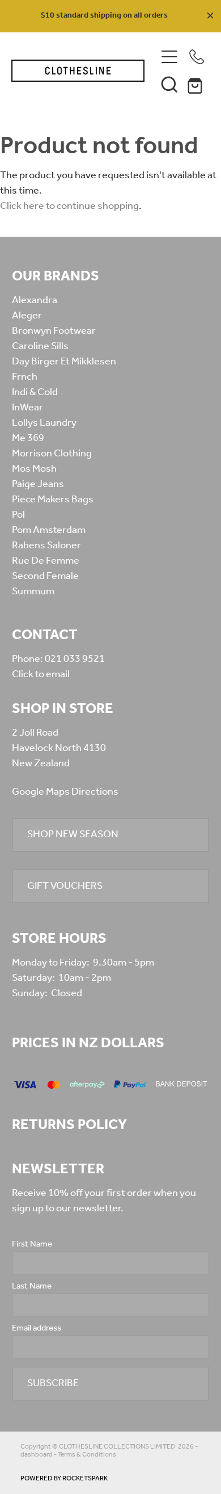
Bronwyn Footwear (54, 331)
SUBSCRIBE (53, 1383)
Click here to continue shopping (69, 206)
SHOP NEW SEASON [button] (72, 834)
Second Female (45, 576)
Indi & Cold (35, 392)
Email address (36, 1328)
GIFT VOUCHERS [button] (65, 886)
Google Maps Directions (65, 791)
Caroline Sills (40, 346)
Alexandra (34, 300)
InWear (27, 407)
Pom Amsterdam (49, 530)
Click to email (41, 674)
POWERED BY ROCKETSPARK (64, 1478)
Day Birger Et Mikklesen (64, 361)
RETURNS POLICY (69, 1125)
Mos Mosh (34, 469)
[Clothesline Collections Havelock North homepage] (77, 70)
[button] (169, 84)
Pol (18, 514)
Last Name (32, 1286)
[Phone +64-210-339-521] (196, 56)
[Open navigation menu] (169, 56)
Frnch (24, 377)
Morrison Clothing (52, 453)
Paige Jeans (38, 484)
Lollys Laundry (44, 423)
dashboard (36, 1454)
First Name (32, 1244)
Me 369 (28, 438)
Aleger (27, 315)
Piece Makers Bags (53, 499)
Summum (33, 591)
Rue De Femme (45, 560)
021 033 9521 (75, 659)
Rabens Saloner (46, 545)
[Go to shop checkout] (196, 84)
